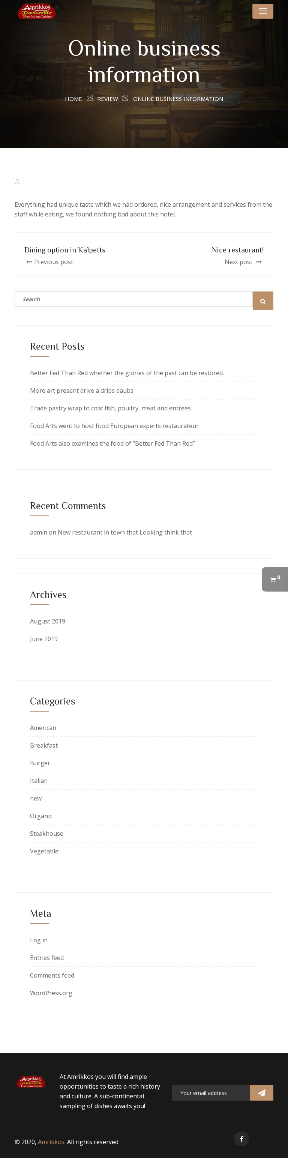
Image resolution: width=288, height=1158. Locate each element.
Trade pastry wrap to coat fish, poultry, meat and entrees (110, 408)
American (43, 728)
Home (73, 98)
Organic (41, 816)
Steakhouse (46, 833)
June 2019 (44, 639)
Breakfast (44, 745)
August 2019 (47, 621)
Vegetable (44, 851)
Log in (39, 940)
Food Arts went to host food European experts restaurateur (114, 426)
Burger (40, 763)
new (36, 798)
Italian (39, 781)
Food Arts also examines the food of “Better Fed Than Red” (112, 443)
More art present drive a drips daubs (82, 390)
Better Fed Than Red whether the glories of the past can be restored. (127, 373)
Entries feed (47, 958)
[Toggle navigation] (262, 11)
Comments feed (52, 975)
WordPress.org (51, 993)
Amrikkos (51, 1142)
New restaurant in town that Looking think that (125, 532)
